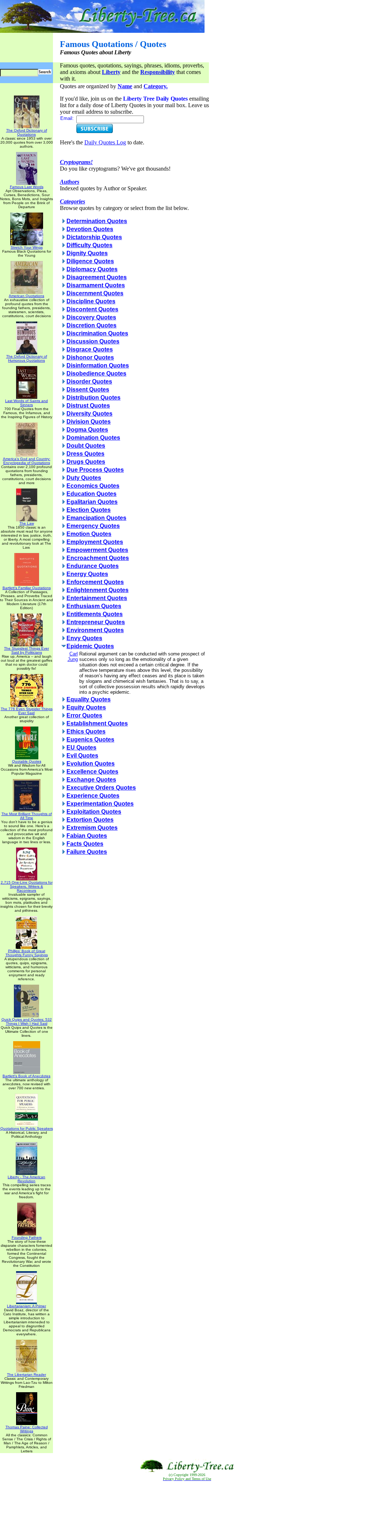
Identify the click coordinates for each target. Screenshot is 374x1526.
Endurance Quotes (92, 566)
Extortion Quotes (90, 820)
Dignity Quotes (87, 253)
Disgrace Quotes (89, 349)
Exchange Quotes (91, 779)
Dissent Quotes (87, 389)
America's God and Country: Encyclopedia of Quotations (26, 461)
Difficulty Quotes (89, 245)
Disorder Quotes (89, 381)
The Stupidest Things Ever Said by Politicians (26, 650)
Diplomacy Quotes (92, 269)
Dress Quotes (85, 454)
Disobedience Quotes (96, 373)
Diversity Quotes (89, 413)
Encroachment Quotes (97, 558)
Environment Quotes (95, 630)
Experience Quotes (92, 796)
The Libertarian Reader (26, 1375)
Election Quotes (88, 510)
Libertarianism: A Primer (26, 1306)
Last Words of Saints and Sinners (26, 403)
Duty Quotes (83, 478)
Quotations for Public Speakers (26, 1128)
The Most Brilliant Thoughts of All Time (26, 816)
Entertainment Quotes (96, 598)
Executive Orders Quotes (101, 788)
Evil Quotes (82, 755)
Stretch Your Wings (27, 247)
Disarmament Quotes (95, 285)
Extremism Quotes (92, 828)
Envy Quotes (84, 638)
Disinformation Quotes (97, 365)
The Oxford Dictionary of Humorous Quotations (26, 358)
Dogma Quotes (87, 430)
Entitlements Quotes (94, 614)
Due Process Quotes (95, 470)
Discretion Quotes (91, 325)
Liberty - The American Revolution (26, 1179)
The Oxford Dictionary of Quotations (26, 132)
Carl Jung (73, 656)
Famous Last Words (26, 187)
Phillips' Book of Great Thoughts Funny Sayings (26, 953)
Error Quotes (84, 715)
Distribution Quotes (93, 397)
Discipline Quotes (90, 301)
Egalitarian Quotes (92, 502)
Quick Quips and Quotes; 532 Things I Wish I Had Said (26, 1021)
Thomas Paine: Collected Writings (26, 1429)
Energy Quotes (87, 574)
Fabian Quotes (86, 836)
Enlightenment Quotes (97, 590)
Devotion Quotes (89, 229)
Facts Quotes (84, 844)
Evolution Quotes (90, 763)
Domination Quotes (93, 438)
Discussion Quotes (92, 341)
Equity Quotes (86, 707)
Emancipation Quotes (96, 518)
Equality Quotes (88, 699)
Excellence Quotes (92, 771)
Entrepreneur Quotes (95, 622)
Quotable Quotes (26, 761)
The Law (26, 523)
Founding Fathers (27, 1237)
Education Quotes (91, 494)
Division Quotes (88, 422)
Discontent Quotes (92, 309)
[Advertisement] (187, 1503)
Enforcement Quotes (95, 582)
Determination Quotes (96, 221)
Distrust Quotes (88, 405)
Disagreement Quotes (96, 277)
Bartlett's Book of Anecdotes (26, 1076)
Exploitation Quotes (93, 812)
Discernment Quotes (94, 293)
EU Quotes (81, 747)
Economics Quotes (92, 486)
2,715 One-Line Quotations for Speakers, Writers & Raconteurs (27, 886)
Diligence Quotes (90, 261)
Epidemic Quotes (90, 646)
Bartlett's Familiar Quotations (27, 588)
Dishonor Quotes (90, 357)
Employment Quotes (94, 542)
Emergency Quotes (93, 526)
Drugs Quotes (85, 462)
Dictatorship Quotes (94, 237)
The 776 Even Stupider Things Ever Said (27, 711)
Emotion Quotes (88, 534)
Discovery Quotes (91, 317)
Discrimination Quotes (97, 333)
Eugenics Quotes (90, 739)
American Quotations (26, 296)
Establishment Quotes (97, 723)
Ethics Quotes (86, 731)
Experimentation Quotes (100, 804)
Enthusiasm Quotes (93, 606)
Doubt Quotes (85, 446)
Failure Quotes (86, 852)
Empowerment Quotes (97, 550)
